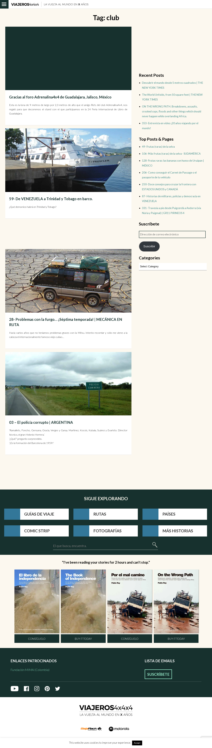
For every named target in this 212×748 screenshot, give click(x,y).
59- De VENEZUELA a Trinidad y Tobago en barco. (51, 198)
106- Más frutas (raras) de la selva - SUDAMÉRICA (171, 153)
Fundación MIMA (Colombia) (30, 670)
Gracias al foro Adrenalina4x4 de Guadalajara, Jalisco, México (60, 97)
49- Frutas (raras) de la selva (158, 146)
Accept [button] (137, 743)
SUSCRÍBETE (158, 674)
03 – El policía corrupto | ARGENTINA (41, 422)
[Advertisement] (55, 234)
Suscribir (149, 246)
